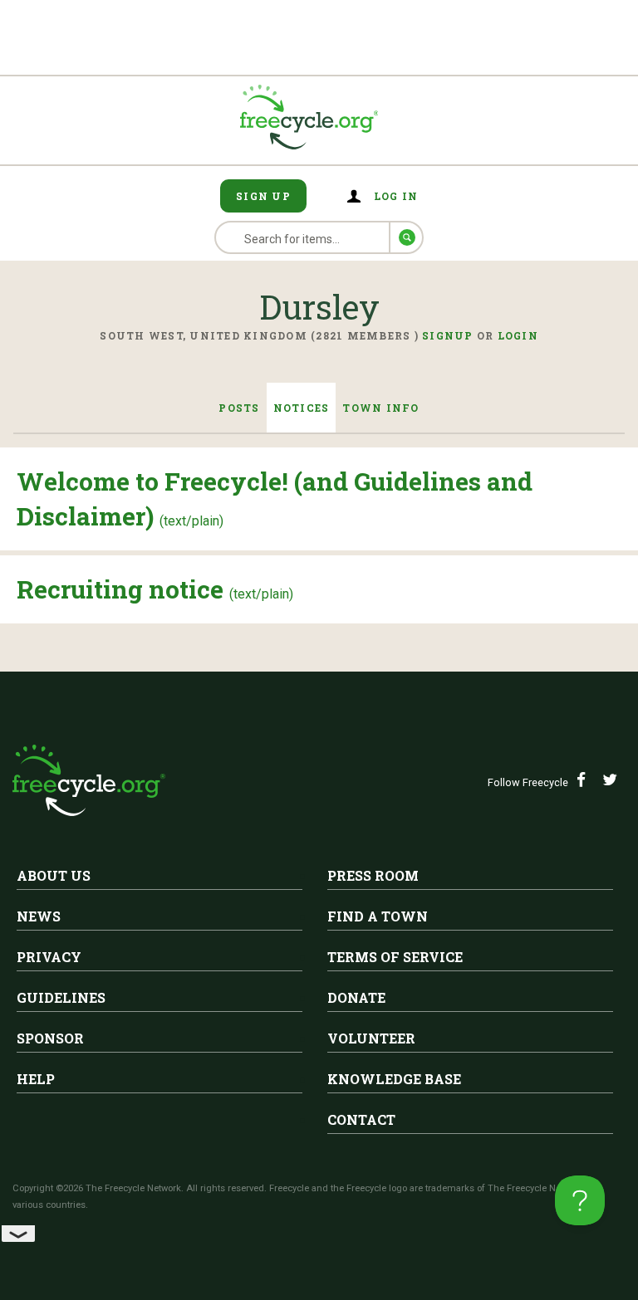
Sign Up (263, 196)
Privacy (49, 956)
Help (36, 1078)
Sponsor (50, 1038)
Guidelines (61, 997)
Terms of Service (395, 956)
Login (518, 335)
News (39, 916)
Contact (361, 1119)
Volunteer (371, 1038)
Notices (301, 407)
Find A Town (377, 916)
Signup (448, 335)
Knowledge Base (394, 1078)
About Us (54, 875)
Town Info (380, 407)
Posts (238, 407)
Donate (356, 997)
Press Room (373, 875)
